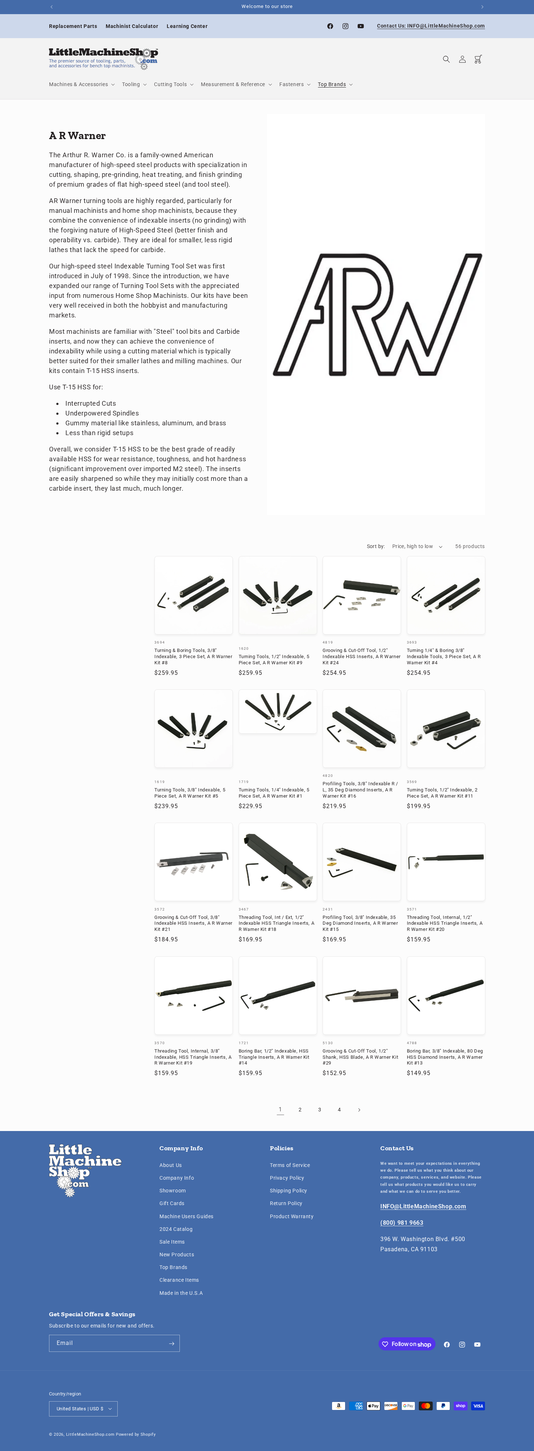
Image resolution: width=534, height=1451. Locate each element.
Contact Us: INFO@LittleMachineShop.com (431, 26)
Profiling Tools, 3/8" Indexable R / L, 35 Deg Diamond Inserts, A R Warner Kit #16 (360, 790)
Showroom (172, 1190)
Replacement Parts (73, 26)
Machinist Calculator (132, 26)
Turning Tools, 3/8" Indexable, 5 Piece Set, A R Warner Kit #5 (189, 793)
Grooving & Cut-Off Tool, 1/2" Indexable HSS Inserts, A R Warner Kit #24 (362, 657)
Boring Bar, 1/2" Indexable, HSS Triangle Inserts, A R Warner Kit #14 (274, 1057)
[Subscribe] (171, 1343)
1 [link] (280, 1109)
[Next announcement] (482, 7)
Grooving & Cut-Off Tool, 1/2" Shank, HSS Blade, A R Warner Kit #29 (360, 1057)
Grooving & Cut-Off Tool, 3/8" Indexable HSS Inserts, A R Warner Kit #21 (193, 923)
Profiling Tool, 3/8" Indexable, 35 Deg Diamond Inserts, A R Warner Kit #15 (360, 923)
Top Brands (173, 1267)
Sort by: (376, 546)
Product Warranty (292, 1216)
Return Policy (286, 1203)
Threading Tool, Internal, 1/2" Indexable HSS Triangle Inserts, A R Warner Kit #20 (445, 923)
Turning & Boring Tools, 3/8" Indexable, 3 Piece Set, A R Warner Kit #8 (193, 657)
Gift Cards (172, 1203)
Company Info (176, 1177)
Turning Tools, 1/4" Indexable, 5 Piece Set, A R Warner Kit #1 (274, 793)
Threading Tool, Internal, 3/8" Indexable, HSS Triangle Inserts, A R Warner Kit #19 (192, 1057)
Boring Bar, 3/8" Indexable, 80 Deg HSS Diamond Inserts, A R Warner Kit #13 (445, 1057)
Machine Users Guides (186, 1216)
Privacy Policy (287, 1177)
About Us (170, 1165)
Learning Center (187, 26)
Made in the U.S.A (181, 1293)
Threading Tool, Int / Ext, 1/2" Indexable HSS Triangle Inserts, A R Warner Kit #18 (277, 923)
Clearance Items (179, 1280)
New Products (176, 1254)
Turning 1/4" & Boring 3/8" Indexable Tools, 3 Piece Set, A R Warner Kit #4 (444, 657)
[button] (81, 84)
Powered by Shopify (136, 1434)
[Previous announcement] (52, 7)
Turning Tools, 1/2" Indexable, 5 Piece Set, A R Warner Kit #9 (274, 659)
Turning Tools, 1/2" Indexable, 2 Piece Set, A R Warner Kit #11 (442, 793)
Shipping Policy (288, 1190)
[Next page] (359, 1110)
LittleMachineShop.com (90, 1434)
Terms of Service (290, 1165)
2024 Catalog (176, 1229)
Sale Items (172, 1241)
